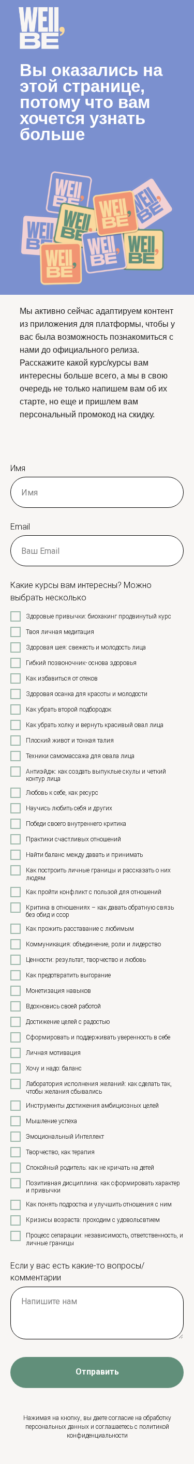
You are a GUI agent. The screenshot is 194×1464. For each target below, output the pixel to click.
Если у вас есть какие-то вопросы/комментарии (77, 1271)
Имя (17, 468)
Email (20, 527)
